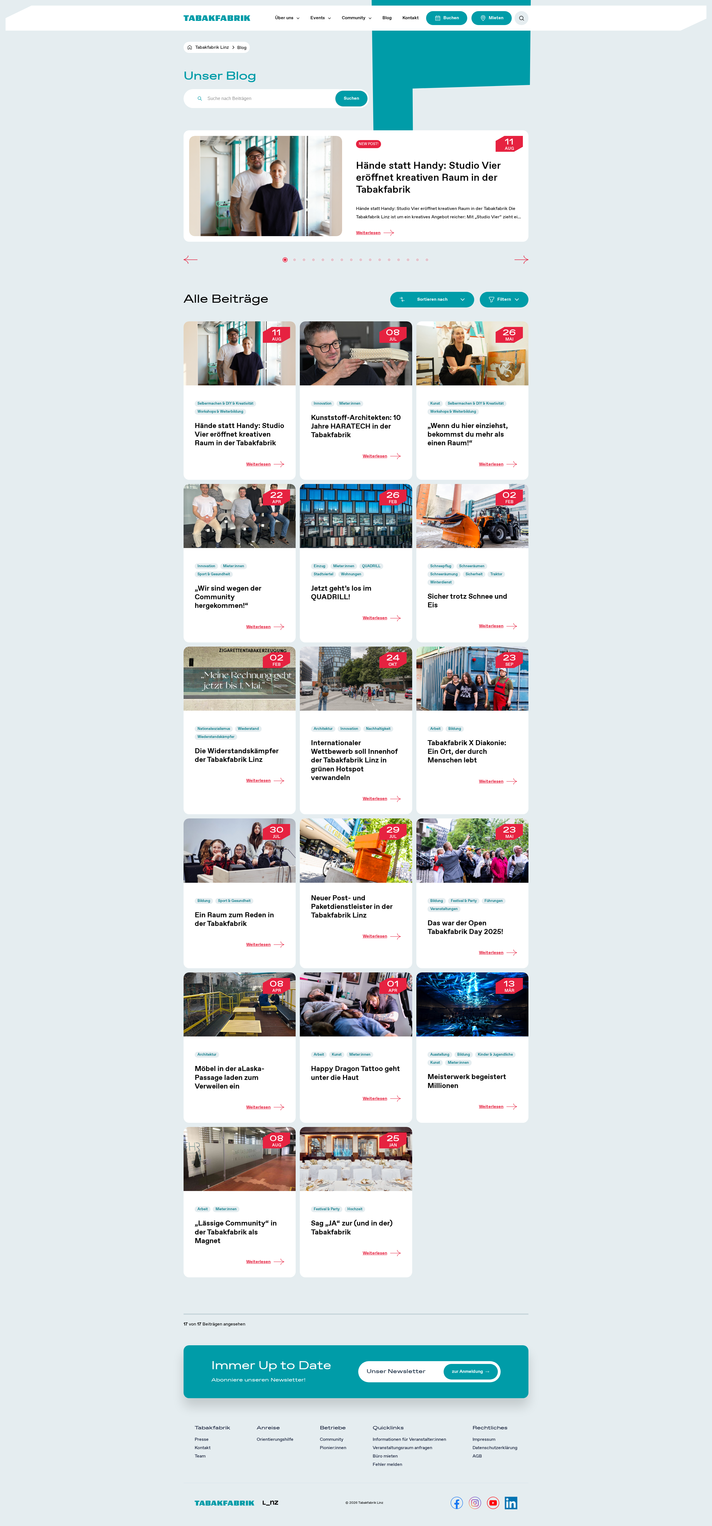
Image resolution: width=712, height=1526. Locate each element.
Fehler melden (387, 1465)
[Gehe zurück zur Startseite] (217, 18)
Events (317, 18)
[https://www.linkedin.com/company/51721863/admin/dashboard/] (511, 1503)
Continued (356, 186)
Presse (202, 1439)
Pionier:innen (333, 1448)
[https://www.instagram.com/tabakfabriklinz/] (475, 1503)
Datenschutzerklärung (495, 1448)
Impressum (484, 1439)
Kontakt (410, 18)
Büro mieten (385, 1456)
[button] (190, 260)
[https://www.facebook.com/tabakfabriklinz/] (457, 1503)
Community (353, 18)
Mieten (496, 18)
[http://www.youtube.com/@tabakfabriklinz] (493, 1503)
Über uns (284, 18)
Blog (387, 18)
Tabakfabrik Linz (212, 47)
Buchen (451, 18)
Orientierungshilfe (275, 1439)
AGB (477, 1456)
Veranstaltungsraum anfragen (402, 1448)
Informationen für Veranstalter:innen (409, 1439)
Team (200, 1456)
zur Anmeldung (467, 1372)
